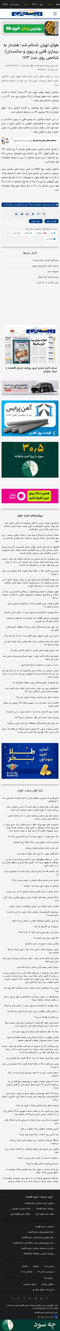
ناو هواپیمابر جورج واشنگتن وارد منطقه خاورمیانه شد (35, 682)
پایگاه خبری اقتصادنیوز (20, 1214)
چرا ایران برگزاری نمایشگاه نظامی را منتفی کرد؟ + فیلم (35, 920)
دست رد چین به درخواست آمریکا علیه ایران (39, 665)
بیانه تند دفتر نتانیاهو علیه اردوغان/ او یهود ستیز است (35, 1031)
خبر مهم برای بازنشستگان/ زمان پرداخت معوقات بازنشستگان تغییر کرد (32, 629)
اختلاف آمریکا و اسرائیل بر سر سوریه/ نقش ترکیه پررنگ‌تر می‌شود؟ (33, 1142)
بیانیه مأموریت (29, 1284)
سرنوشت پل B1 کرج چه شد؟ (46, 926)
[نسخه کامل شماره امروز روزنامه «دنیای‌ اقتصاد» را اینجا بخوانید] (30, 344)
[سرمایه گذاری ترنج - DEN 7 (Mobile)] (30, 28)
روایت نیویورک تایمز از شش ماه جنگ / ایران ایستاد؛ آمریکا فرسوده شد (33, 951)
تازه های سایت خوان (30, 790)
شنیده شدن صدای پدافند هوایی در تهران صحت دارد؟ (35, 880)
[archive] (13, 1298)
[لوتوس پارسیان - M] (30, 1325)
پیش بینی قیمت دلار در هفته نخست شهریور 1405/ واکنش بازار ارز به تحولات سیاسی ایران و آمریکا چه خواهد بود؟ (30, 1113)
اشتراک (24, 1266)
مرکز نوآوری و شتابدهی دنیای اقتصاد (38, 1237)
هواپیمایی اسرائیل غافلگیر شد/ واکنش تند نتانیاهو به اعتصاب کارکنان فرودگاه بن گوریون (32, 620)
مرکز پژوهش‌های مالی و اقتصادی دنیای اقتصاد (33, 1243)
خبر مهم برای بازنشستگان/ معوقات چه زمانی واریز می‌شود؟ (32, 723)
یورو (33, 4)
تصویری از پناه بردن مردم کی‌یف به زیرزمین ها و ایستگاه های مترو (31, 1122)
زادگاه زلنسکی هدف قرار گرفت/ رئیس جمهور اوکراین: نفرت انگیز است (30, 899)
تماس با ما (49, 1266)
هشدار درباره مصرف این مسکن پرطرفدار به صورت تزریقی (33, 906)
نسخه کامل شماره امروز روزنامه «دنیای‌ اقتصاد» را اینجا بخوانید (31, 369)
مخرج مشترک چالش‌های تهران (45, 266)
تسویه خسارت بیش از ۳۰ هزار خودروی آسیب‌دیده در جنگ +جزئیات (33, 1074)
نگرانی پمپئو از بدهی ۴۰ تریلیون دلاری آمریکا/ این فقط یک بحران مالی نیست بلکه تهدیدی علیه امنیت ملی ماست (30, 730)
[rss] (30, 1298)
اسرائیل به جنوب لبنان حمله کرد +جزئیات (41, 886)
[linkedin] (27, 214)
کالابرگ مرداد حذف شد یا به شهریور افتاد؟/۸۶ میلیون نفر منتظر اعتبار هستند (30, 704)
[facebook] (38, 214)
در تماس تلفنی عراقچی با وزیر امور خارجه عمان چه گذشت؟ (32, 1011)
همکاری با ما (26, 1271)
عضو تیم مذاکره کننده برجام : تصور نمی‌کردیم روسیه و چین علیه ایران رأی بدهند (30, 658)
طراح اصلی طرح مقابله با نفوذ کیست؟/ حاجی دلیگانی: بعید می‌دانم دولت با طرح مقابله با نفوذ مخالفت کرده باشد (32, 808)
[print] (16, 214)
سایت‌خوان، (45, 204)
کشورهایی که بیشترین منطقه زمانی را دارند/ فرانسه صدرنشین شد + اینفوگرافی (30, 800)
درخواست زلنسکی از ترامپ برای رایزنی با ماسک (38, 1158)
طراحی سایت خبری (47, 1317)
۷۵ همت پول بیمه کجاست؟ (46, 938)
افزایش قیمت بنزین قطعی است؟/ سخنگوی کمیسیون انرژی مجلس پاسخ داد (33, 605)
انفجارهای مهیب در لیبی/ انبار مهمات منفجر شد (37, 853)
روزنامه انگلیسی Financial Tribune (39, 1253)
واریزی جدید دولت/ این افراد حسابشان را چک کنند (36, 717)
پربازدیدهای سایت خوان (30, 515)
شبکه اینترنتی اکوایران (21, 1208)
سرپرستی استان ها (46, 1271)
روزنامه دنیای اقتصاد (45, 1208)
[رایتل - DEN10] (30, 496)
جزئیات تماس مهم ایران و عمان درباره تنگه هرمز (37, 967)
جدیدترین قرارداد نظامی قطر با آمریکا (42, 1163)
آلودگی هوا (51, 221)
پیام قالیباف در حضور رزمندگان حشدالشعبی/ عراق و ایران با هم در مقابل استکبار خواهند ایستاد (31, 998)
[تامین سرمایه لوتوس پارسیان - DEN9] (30, 460)
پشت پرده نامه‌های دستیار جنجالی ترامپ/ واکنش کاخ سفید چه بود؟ (31, 989)
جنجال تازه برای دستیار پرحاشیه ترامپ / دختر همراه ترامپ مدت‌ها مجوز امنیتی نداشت (33, 817)
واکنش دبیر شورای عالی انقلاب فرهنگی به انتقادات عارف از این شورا (31, 1151)
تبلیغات (36, 1266)
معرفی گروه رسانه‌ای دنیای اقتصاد (39, 1203)
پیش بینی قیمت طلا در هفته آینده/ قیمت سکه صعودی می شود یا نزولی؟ (30, 572)
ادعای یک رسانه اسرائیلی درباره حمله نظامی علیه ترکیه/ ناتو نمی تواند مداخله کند (31, 643)
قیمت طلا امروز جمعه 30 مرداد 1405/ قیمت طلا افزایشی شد (32, 1058)
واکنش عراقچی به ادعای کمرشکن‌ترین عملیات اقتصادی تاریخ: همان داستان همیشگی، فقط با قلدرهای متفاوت (32, 1039)
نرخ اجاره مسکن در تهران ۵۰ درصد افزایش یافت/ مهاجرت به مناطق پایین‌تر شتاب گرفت (32, 1171)
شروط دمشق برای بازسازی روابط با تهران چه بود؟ (37, 697)
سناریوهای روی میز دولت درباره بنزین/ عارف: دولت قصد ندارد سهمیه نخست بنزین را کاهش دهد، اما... (31, 690)
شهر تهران (35, 221)
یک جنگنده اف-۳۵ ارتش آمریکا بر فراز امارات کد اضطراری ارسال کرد (31, 873)
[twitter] (32, 214)
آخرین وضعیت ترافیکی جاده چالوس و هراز (39, 1128)
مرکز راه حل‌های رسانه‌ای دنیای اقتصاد (37, 1248)
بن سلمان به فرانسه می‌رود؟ (46, 1017)
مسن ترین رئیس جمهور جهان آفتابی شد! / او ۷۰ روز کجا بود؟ (31, 635)
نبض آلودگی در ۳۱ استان (47, 282)
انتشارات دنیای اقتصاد (44, 1226)
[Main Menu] (55, 14)
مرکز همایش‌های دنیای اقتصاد (41, 1232)
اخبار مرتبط (30, 253)
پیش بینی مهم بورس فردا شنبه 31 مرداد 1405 (38, 932)
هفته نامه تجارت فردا (44, 1214)
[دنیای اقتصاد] (27, 13)
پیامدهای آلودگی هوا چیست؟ (45, 260)
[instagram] (47, 1298)
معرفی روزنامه (47, 1284)
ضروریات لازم (53, 271)
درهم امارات (6, 4)
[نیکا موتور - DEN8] (30, 387)
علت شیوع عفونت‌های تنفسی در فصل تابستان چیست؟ (34, 650)
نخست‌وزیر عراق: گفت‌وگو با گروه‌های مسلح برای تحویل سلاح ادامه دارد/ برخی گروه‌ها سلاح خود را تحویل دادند (31, 1024)
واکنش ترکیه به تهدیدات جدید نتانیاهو (41, 943)
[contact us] (18, 1298)
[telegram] (21, 214)
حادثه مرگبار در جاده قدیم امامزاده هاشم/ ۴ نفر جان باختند (32, 891)
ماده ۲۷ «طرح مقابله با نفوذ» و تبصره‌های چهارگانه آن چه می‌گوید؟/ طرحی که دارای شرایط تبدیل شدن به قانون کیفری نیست (32, 1084)
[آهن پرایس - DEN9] (30, 418)
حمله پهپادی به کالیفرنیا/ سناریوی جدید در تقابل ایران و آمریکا (31, 612)
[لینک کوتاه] (43, 214)
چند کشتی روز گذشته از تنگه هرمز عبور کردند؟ (38, 1134)
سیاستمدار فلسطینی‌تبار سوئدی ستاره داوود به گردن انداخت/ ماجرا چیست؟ (32, 914)
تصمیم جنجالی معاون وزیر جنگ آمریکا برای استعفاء (35, 842)
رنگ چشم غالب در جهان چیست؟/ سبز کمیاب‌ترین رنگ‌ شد (33, 836)
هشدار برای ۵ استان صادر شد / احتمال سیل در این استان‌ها (32, 711)
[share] (24, 1298)
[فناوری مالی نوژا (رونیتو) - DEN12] (30, 761)
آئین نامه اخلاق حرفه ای (43, 1289)
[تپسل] (3, 138)
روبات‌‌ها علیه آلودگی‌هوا (48, 277)
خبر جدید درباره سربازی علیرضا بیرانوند (41, 848)
